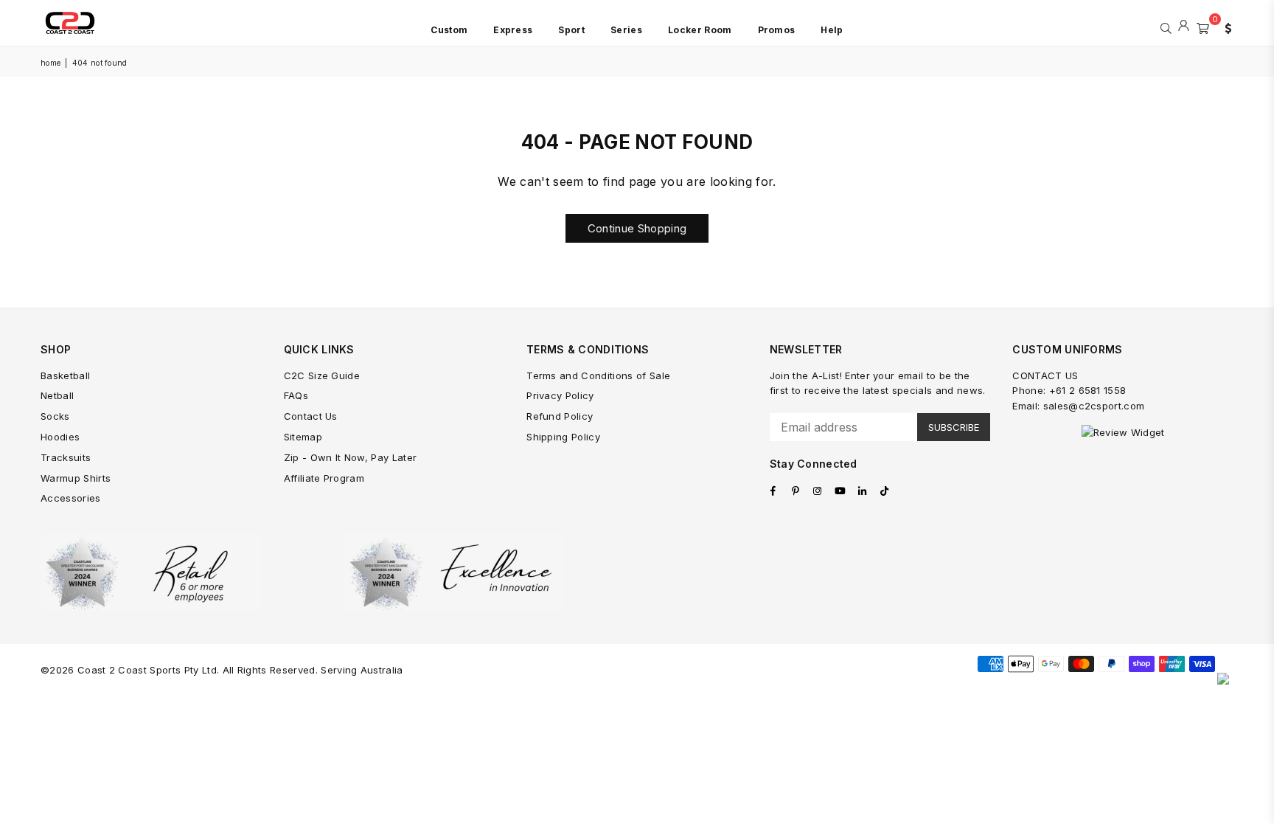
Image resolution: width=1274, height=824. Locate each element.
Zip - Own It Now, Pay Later (350, 457)
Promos (777, 29)
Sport (571, 29)
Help (832, 29)
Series (626, 29)
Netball (57, 395)
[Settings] (1224, 26)
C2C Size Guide (322, 375)
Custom (449, 29)
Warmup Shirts (76, 478)
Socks (55, 416)
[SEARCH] (1166, 26)
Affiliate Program (324, 478)
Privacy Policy (560, 395)
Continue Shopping (637, 228)
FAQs (296, 395)
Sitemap (303, 437)
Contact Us (311, 416)
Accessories (71, 498)
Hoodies (60, 437)
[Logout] (1183, 26)
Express (512, 29)
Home (50, 62)
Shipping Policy (563, 437)
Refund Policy (559, 416)
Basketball (65, 375)
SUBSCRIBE (953, 427)
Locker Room (700, 29)
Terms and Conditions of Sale (598, 375)
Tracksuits (66, 457)
